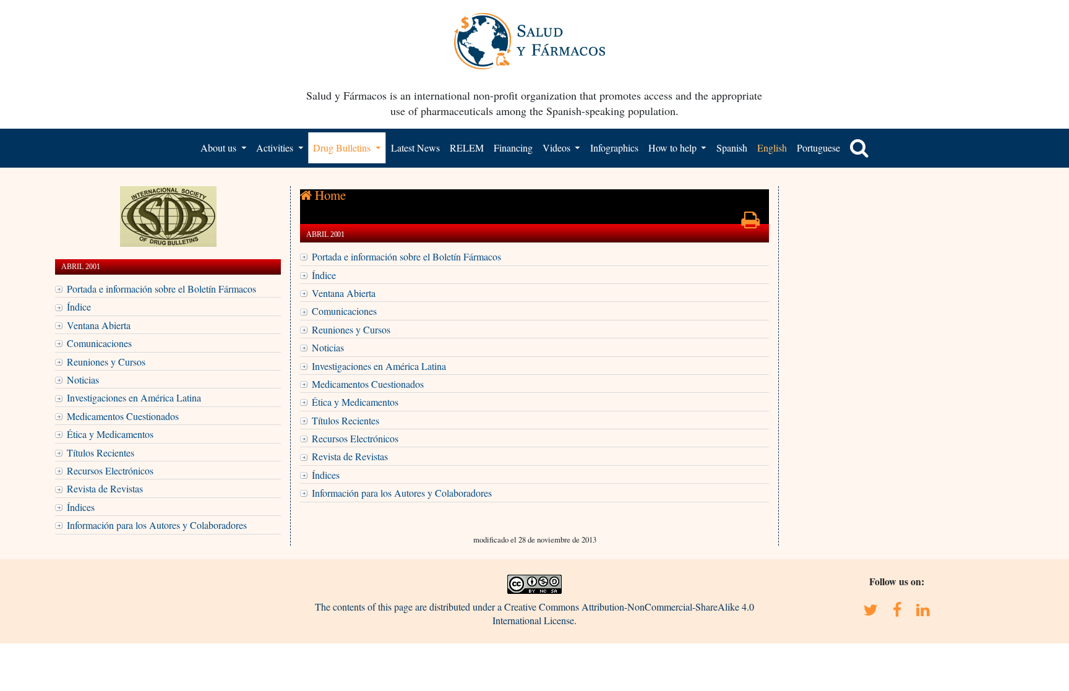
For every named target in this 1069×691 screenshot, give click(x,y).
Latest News (415, 147)
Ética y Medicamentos (110, 433)
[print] (750, 223)
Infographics (614, 147)
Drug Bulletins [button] (343, 147)
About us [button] (219, 147)
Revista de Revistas (105, 488)
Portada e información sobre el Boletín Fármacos (161, 288)
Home (329, 195)
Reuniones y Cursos (106, 361)
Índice (79, 306)
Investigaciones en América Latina (134, 397)
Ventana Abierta (99, 325)
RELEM (467, 147)
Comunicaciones (99, 343)
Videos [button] (558, 147)
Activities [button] (276, 147)
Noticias (83, 379)
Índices (81, 506)
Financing (513, 147)
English (772, 147)
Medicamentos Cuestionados (123, 416)
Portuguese (818, 147)
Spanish (731, 147)
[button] (859, 148)
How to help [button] (673, 147)
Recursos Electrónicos (110, 470)
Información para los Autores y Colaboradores (157, 524)
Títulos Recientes (100, 452)
